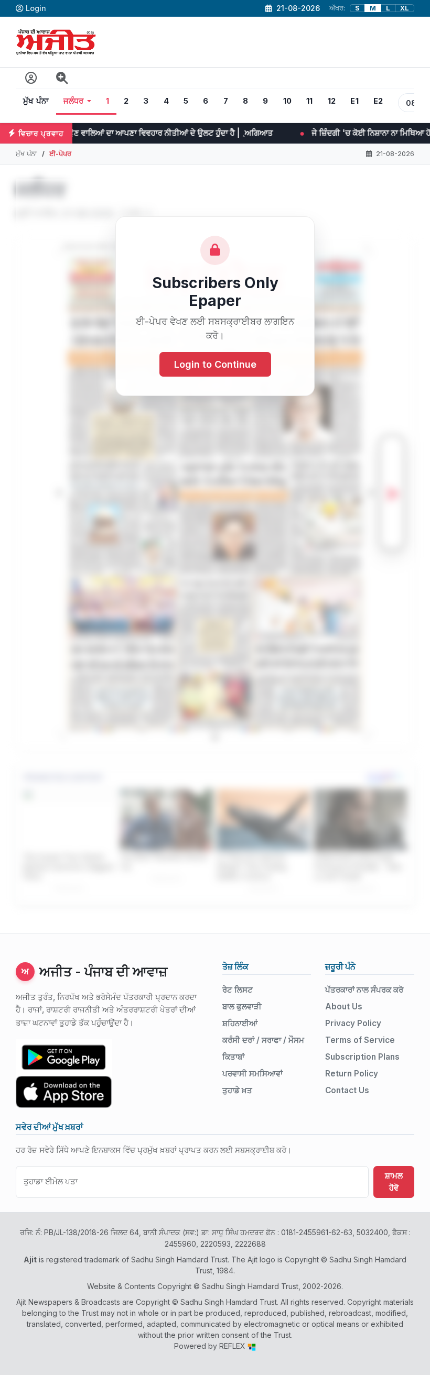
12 (332, 101)
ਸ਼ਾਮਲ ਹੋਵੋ (394, 1182)
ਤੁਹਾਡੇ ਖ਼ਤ (237, 1090)
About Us (343, 1006)
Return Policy (351, 1074)
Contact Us (347, 1090)
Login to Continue (215, 364)
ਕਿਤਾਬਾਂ (233, 1057)
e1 (354, 101)
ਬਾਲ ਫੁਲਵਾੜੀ (242, 1006)
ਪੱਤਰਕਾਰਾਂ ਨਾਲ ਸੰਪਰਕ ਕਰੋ (364, 990)
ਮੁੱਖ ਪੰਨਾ (36, 101)
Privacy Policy (353, 1023)
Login (36, 8)
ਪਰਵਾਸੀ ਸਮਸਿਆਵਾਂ (252, 1074)
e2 (378, 101)
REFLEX (233, 1345)
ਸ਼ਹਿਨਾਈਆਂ (239, 1023)
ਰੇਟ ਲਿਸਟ (237, 990)
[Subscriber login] (31, 78)
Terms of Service (360, 1040)
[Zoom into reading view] (62, 78)
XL (404, 8)
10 (287, 101)
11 (309, 101)
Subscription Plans (362, 1057)
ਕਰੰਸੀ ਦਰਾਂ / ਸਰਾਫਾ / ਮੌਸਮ (263, 1040)
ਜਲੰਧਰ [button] (73, 101)
